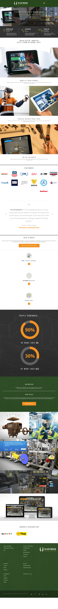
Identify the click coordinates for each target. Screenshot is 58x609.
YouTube (5, 585)
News (5, 573)
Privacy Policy (25, 599)
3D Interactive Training (8, 553)
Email (5, 581)
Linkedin (5, 583)
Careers (5, 571)
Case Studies (28, 551)
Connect (7, 579)
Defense (25, 562)
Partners (5, 575)
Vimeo (5, 587)
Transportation (26, 553)
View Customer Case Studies (29, 251)
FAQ (4, 555)
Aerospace (25, 560)
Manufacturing (26, 558)
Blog (25, 569)
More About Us (29, 409)
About (6, 569)
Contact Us (27, 579)
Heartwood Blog (26, 571)
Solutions (8, 551)
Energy (24, 555)
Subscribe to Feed (27, 573)
